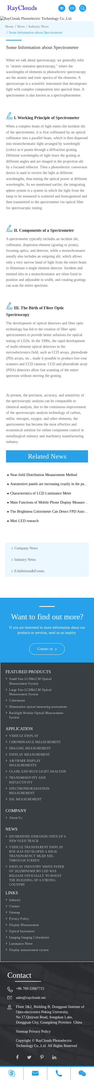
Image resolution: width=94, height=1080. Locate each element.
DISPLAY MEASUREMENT (29, 754)
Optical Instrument (21, 931)
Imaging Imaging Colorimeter (29, 937)
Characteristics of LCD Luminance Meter (40, 493)
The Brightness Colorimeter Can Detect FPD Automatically (49, 511)
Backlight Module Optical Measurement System (36, 715)
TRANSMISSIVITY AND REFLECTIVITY (27, 780)
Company (16, 810)
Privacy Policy (19, 919)
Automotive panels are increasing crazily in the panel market (49, 484)
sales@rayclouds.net (31, 998)
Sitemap (14, 912)
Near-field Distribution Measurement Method (43, 475)
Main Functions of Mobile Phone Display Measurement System (49, 502)
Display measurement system (29, 950)
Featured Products (28, 672)
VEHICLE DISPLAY (24, 736)
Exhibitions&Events (29, 571)
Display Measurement (24, 925)
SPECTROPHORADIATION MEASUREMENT (29, 791)
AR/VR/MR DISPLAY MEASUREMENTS (25, 763)
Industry (15, 900)
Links (11, 893)
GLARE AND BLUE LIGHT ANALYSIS (37, 771)
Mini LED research (24, 521)
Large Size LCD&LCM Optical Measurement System (30, 692)
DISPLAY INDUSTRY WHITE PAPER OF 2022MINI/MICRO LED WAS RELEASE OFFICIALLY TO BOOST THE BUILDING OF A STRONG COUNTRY (36, 875)
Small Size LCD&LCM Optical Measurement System (30, 681)
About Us (15, 818)
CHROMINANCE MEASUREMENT (35, 742)
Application (19, 729)
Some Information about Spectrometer (35, 32)
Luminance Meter (21, 944)
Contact (14, 906)
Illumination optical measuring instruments (38, 707)
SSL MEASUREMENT (25, 799)
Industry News (38, 26)
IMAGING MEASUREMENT (30, 748)
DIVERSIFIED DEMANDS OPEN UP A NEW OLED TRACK (37, 839)
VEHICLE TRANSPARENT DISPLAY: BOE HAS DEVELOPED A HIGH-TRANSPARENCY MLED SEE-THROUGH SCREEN (36, 853)
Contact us (45, 649)
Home (9, 26)
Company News (26, 548)
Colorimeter (17, 700)
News (21, 26)
